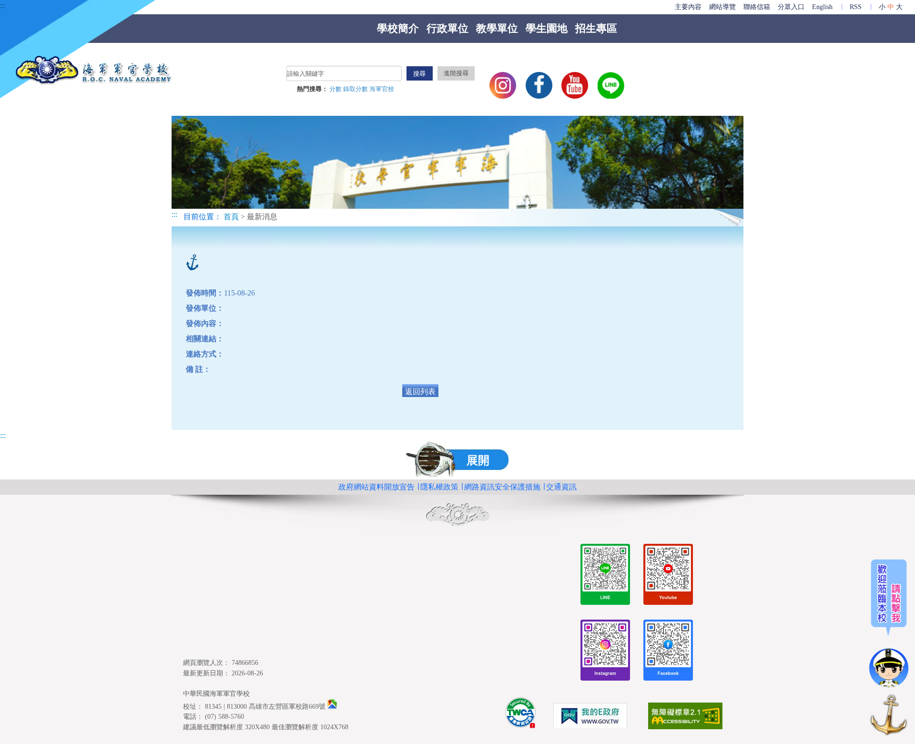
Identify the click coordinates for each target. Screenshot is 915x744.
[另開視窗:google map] (332, 706)
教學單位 (497, 28)
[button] (458, 459)
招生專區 (596, 28)
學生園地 (547, 28)
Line (611, 85)
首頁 (231, 217)
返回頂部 (888, 716)
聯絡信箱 (756, 6)
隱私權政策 (439, 487)
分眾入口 (791, 6)
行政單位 (447, 28)
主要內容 (688, 6)
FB (539, 85)
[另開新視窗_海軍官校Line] (605, 576)
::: (3, 5)
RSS (856, 6)
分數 (336, 89)
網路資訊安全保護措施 (502, 487)
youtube (574, 85)
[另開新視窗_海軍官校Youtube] (668, 576)
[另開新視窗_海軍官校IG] (605, 652)
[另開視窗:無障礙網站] (685, 718)
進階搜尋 (456, 73)
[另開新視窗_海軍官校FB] (668, 652)
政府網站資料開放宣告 (376, 487)
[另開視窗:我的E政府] (590, 718)
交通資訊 (561, 487)
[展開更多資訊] (889, 624)
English (822, 6)
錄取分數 (356, 89)
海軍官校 (381, 89)
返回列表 (420, 391)
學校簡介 (398, 28)
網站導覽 (722, 6)
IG (502, 85)
